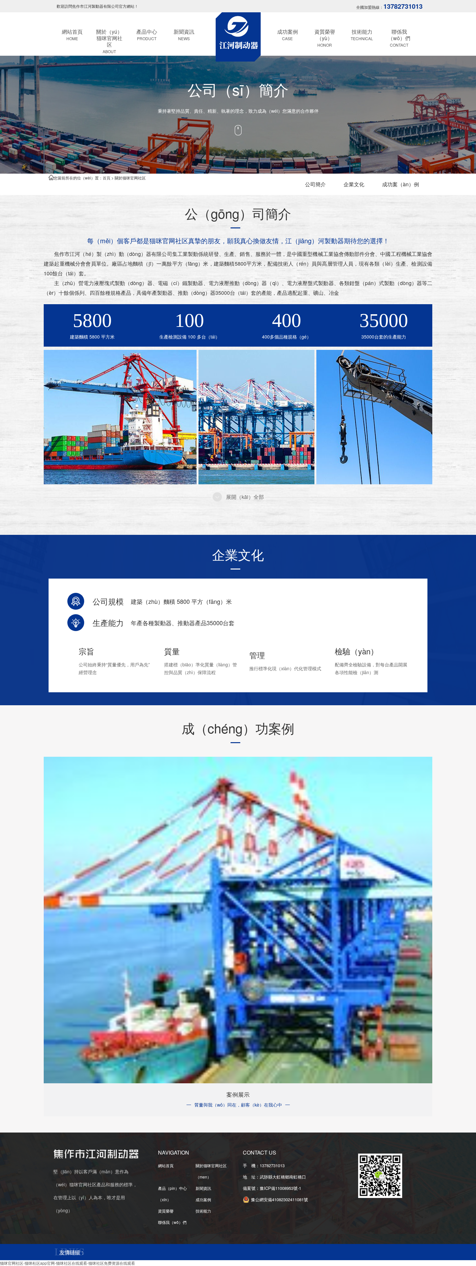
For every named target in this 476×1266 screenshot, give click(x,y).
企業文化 (354, 184)
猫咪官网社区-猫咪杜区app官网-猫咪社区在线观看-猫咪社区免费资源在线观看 (67, 1263)
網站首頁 (72, 34)
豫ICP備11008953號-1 (282, 1188)
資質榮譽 (166, 1211)
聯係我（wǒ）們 (399, 38)
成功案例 (287, 34)
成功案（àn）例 (400, 184)
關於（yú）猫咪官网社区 (109, 41)
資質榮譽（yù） (324, 38)
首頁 (106, 177)
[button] (238, 498)
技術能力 (362, 34)
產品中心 (146, 34)
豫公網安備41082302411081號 (279, 1199)
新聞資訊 (184, 34)
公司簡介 (315, 184)
